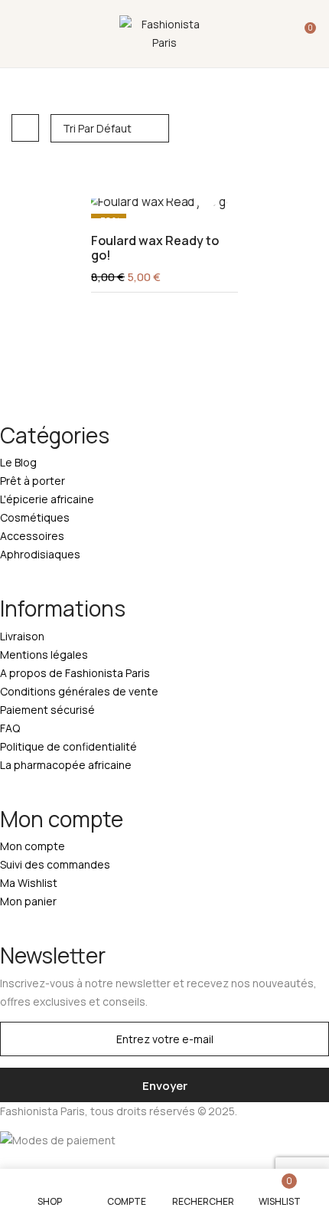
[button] (304, 33)
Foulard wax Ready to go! (155, 248)
